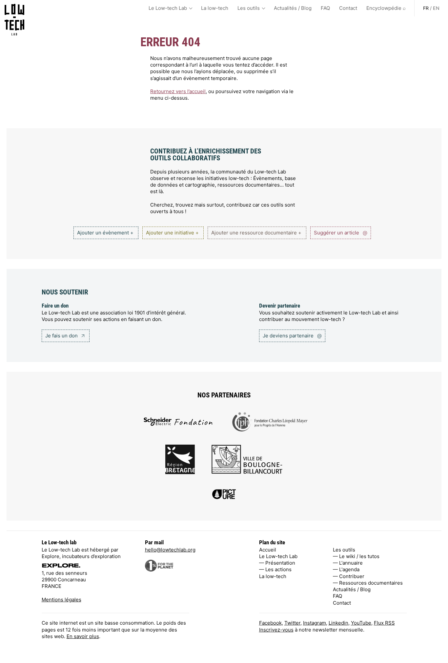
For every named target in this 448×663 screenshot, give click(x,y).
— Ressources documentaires (368, 583)
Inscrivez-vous (276, 630)
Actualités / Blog (293, 8)
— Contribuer (348, 576)
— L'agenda (346, 569)
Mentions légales (61, 599)
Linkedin (338, 623)
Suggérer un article (340, 233)
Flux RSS (384, 623)
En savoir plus (83, 636)
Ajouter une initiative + (172, 233)
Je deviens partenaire (292, 335)
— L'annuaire (348, 563)
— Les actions (275, 569)
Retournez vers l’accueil (178, 91)
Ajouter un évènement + (105, 233)
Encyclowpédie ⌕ (386, 8)
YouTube (361, 623)
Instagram (314, 623)
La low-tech (214, 8)
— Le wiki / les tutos (356, 556)
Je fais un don (62, 335)
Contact (348, 8)
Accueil (267, 550)
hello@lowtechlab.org (170, 550)
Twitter (292, 623)
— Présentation (277, 563)
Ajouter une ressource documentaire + (256, 233)
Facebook (270, 623)
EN (436, 8)
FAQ (325, 8)
